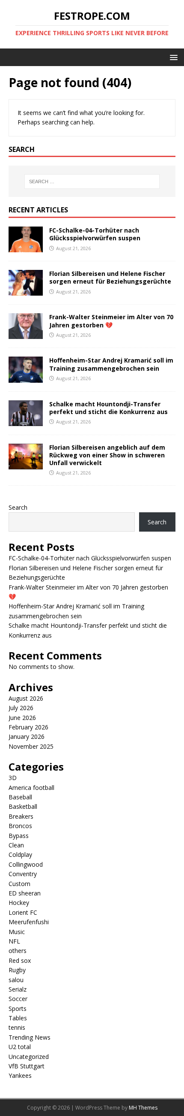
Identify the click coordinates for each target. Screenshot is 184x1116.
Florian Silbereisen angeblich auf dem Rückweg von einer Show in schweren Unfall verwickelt (107, 455)
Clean (16, 845)
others (18, 951)
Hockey (19, 902)
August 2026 (26, 698)
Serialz (18, 989)
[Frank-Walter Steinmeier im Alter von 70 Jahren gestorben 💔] (26, 334)
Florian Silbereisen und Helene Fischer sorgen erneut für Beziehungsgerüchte (110, 277)
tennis (17, 1027)
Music (17, 932)
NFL (14, 941)
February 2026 (28, 727)
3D (13, 778)
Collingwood (26, 864)
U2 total (20, 1047)
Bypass (19, 836)
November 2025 (31, 746)
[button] (172, 57)
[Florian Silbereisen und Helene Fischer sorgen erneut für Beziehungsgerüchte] (26, 291)
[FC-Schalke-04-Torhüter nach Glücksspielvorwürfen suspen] (26, 247)
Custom (19, 884)
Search (18, 507)
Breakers (21, 816)
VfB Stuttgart (27, 1066)
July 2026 (21, 708)
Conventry (23, 874)
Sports (18, 1008)
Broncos (20, 826)
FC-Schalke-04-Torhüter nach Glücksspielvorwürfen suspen (94, 234)
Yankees (20, 1075)
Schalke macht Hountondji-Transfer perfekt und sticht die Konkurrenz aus (108, 408)
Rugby (17, 970)
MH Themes (143, 1107)
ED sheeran (25, 893)
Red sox (20, 960)
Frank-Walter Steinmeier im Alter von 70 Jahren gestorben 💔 (111, 321)
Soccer (18, 999)
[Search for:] (92, 181)
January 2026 (27, 736)
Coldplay (20, 854)
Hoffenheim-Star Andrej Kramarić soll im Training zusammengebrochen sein (111, 364)
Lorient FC (23, 912)
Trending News (29, 1037)
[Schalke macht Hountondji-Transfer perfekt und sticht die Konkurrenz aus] (26, 421)
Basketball (23, 806)
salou (16, 980)
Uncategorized (29, 1056)
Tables (18, 1018)
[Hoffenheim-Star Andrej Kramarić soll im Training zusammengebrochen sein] (26, 377)
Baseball (20, 797)
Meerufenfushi (29, 922)
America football (31, 787)
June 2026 (22, 718)
